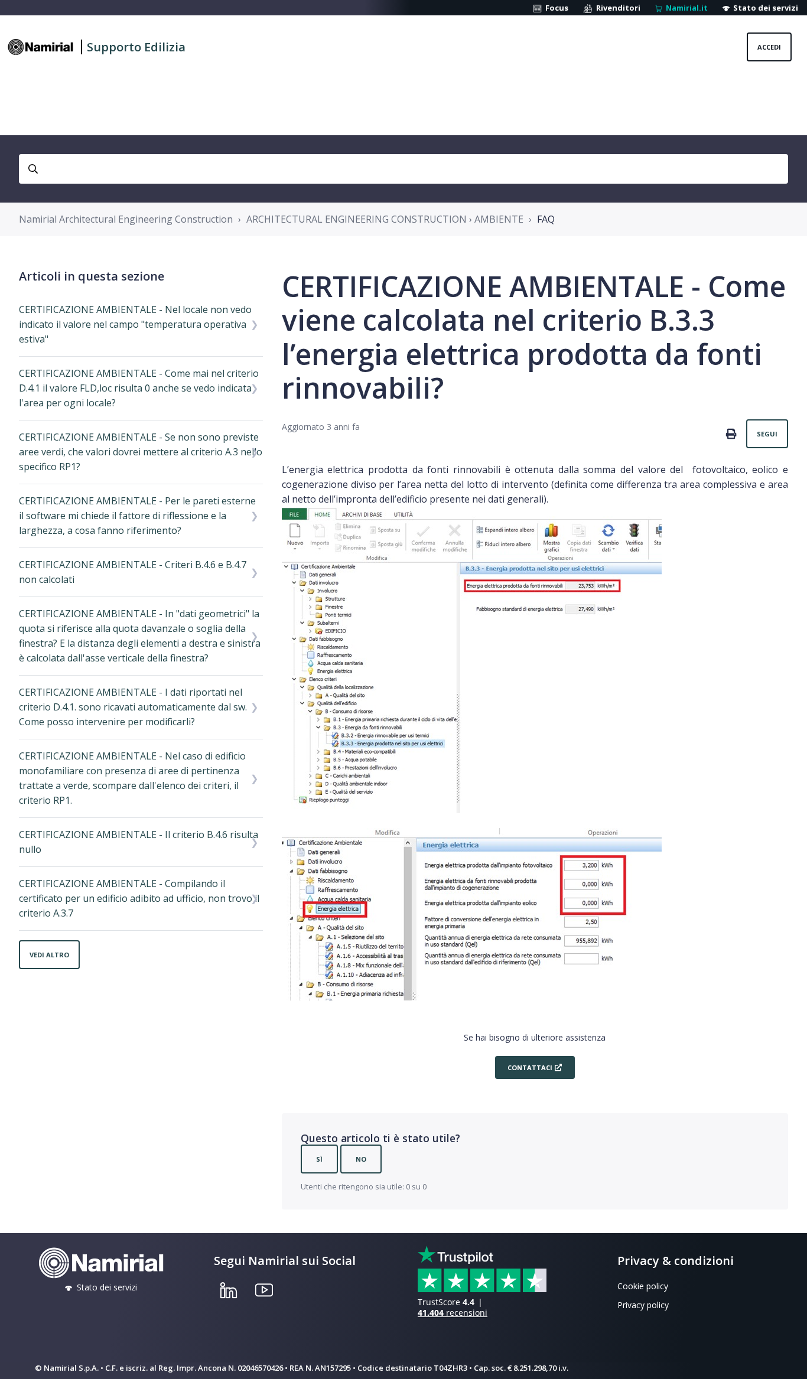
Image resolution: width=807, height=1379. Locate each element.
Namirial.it (685, 7)
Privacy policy (643, 1304)
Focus (555, 7)
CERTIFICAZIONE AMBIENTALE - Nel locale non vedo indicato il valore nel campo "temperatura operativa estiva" (135, 324)
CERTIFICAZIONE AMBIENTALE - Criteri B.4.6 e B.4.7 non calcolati (132, 572)
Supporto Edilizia (136, 47)
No (361, 1159)
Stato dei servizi (764, 7)
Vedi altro (49, 954)
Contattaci (529, 1067)
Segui (767, 433)
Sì (319, 1159)
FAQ (546, 219)
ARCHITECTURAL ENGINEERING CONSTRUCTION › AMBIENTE (384, 219)
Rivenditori (616, 7)
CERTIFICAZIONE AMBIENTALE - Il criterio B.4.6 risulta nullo (138, 842)
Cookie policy (642, 1286)
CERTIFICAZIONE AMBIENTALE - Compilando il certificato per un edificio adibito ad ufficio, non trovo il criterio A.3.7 (139, 898)
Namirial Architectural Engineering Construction (126, 219)
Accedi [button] (769, 47)
